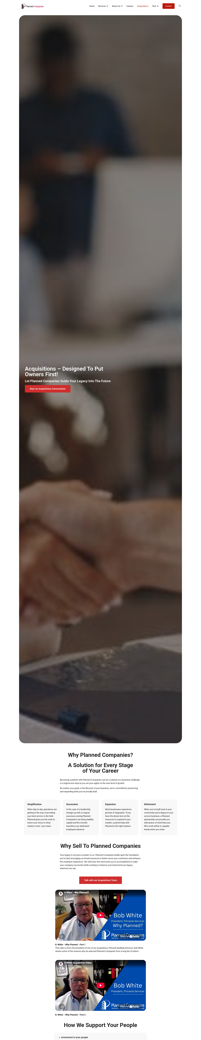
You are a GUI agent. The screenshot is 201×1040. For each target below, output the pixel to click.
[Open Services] (107, 6)
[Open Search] (180, 6)
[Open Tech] (158, 6)
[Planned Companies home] (32, 6)
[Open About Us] (122, 6)
